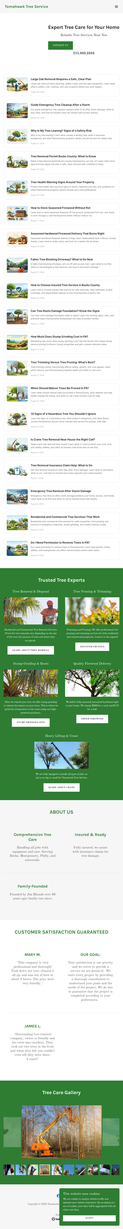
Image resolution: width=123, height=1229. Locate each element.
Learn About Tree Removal (30, 650)
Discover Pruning (92, 647)
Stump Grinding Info (31, 722)
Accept (89, 1218)
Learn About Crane (61, 787)
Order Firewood (92, 719)
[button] (116, 7)
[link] (26, 7)
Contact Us (60, 45)
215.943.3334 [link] (83, 53)
